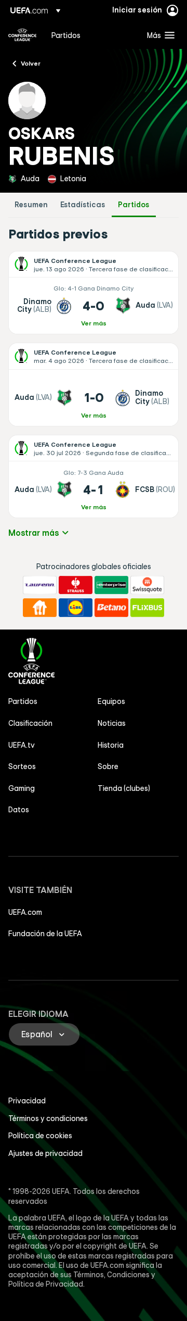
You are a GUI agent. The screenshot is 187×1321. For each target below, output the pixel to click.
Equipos (111, 701)
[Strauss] (75, 585)
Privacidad (27, 1101)
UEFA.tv (21, 745)
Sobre (108, 766)
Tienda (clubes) (124, 788)
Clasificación (30, 723)
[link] (66, 35)
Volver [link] (31, 63)
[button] (158, 35)
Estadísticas (82, 205)
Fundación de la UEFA (45, 933)
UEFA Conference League (22, 35)
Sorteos (22, 766)
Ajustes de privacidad (45, 1153)
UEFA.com (25, 912)
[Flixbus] (147, 607)
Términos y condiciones (48, 1118)
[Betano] (111, 607)
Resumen (31, 205)
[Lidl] (75, 607)
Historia (111, 745)
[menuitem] (90, 35)
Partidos (134, 205)
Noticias (112, 723)
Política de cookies (40, 1135)
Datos (18, 810)
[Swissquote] (147, 585)
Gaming (21, 788)
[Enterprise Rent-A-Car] (111, 585)
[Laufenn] (40, 585)
